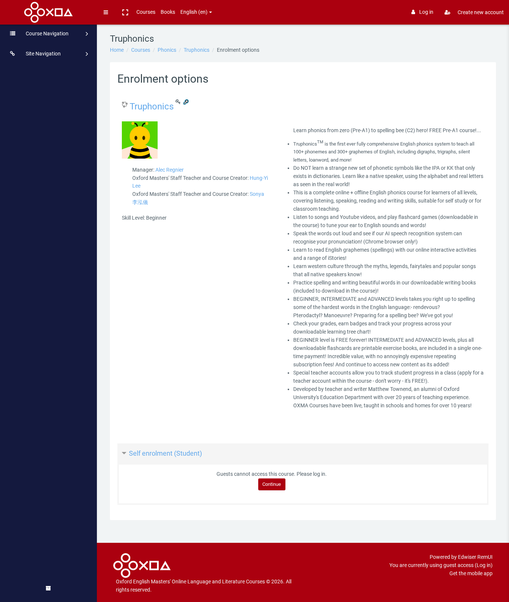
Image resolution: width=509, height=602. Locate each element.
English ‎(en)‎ (194, 12)
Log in (426, 12)
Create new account (481, 12)
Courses (145, 12)
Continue (271, 484)
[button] (125, 12)
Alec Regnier (169, 170)
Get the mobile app (471, 573)
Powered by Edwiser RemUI (461, 557)
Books (168, 12)
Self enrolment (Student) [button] (165, 453)
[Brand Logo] (48, 12)
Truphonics (196, 50)
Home (117, 50)
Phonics (167, 50)
